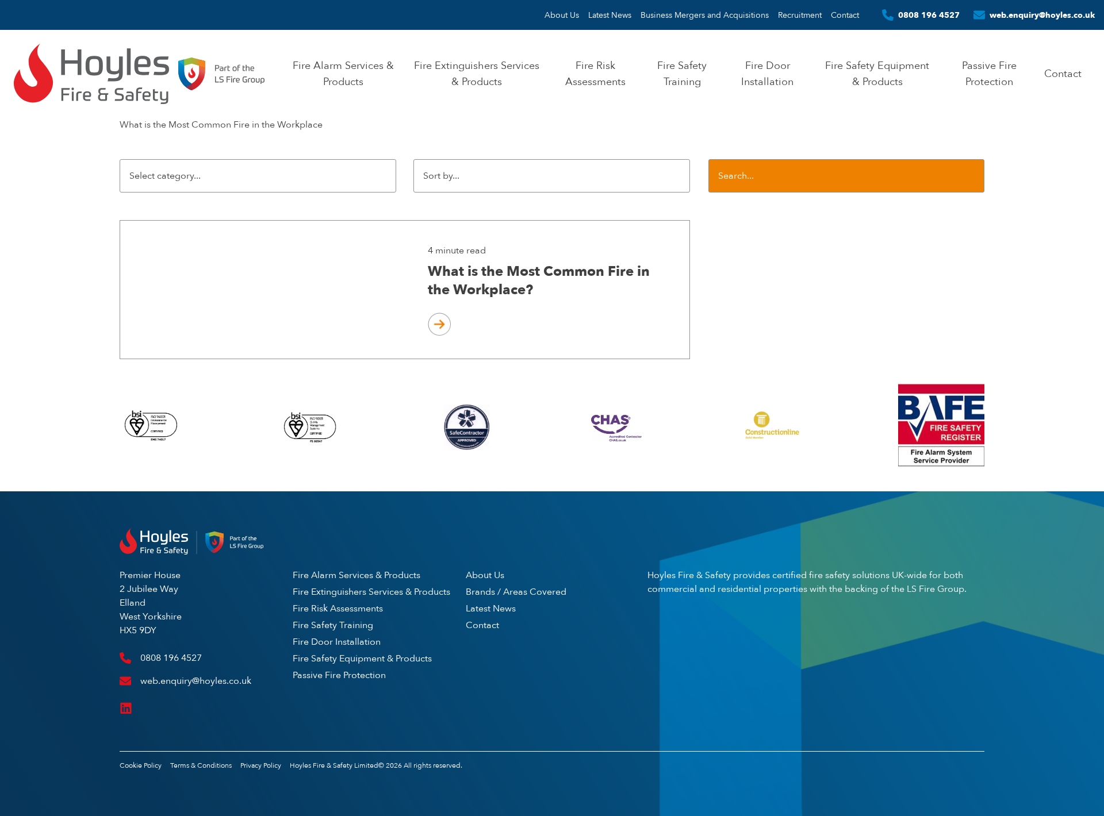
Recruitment (800, 15)
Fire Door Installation (337, 641)
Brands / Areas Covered (516, 591)
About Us (562, 15)
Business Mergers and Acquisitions (705, 15)
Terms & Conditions (201, 765)
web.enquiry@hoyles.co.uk (1042, 15)
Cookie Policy (141, 765)
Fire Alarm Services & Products (356, 574)
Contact (845, 15)
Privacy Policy (260, 765)
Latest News (609, 15)
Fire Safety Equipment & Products (362, 658)
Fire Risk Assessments (338, 608)
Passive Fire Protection (339, 674)
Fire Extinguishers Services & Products (371, 591)
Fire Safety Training (333, 624)
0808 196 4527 (929, 15)
